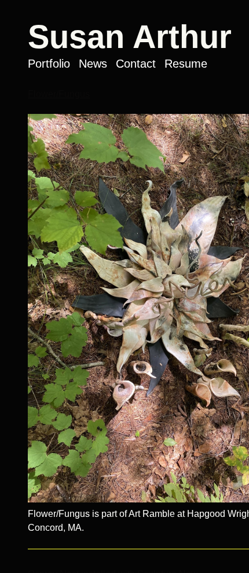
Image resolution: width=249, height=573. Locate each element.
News (93, 63)
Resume (185, 63)
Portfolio (49, 63)
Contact (136, 63)
